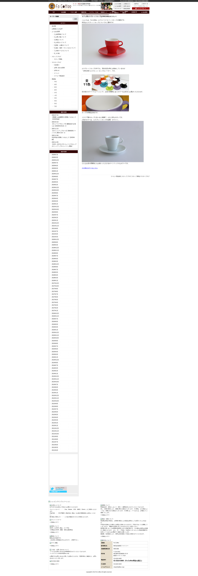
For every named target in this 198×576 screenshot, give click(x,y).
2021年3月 (55, 237)
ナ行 (55, 92)
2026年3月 (55, 157)
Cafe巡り (57, 65)
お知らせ (56, 70)
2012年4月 (55, 417)
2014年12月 (55, 360)
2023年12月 (55, 187)
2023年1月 (55, 204)
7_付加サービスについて (61, 50)
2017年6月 (55, 297)
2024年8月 (55, 176)
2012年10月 (55, 401)
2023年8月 (55, 193)
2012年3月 (55, 420)
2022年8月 (55, 212)
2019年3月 (55, 261)
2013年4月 (55, 390)
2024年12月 (55, 174)
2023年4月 (55, 198)
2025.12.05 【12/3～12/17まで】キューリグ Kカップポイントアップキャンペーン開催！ (64, 144)
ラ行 (55, 103)
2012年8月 (55, 406)
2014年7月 (55, 365)
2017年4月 (55, 302)
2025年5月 (55, 168)
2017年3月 (55, 305)
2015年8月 (55, 343)
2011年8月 (55, 439)
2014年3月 (55, 368)
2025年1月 (55, 171)
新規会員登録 (127, 8)
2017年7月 (55, 294)
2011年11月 (55, 431)
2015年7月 (55, 346)
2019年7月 (55, 256)
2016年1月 (55, 330)
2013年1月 (55, 392)
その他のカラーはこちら (90, 168)
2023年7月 (55, 195)
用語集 (54, 79)
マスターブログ (145, 176)
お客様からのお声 (57, 29)
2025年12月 (55, 160)
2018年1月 (55, 280)
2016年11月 (55, 316)
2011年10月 (55, 434)
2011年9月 (55, 436)
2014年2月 (55, 371)
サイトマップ (118, 8)
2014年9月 (55, 362)
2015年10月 (55, 338)
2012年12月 (55, 395)
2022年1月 (55, 220)
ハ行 (55, 95)
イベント (56, 73)
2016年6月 (55, 321)
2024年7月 (55, 179)
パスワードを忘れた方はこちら (141, 6)
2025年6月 (55, 165)
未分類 (54, 26)
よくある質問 (118, 6)
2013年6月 (55, 387)
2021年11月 (55, 226)
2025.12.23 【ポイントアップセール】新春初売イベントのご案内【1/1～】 (64, 130)
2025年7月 (55, 163)
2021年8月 (55, 228)
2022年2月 (55, 217)
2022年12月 (55, 206)
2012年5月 (55, 414)
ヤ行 (55, 101)
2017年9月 (55, 288)
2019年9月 (55, 253)
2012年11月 (55, 398)
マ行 (55, 98)
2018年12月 (55, 264)
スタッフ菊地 (136, 176)
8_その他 (57, 53)
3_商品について (59, 39)
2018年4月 (55, 275)
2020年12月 (55, 239)
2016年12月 (55, 313)
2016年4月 (55, 327)
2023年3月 (55, 201)
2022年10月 (55, 209)
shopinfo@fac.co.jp (63, 553)
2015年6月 (55, 349)
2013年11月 (55, 379)
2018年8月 (55, 267)
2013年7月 (55, 384)
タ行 (55, 90)
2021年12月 (55, 223)
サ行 (55, 87)
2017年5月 (55, 299)
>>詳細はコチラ (54, 522)
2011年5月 (55, 447)
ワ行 (55, 106)
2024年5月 (55, 182)
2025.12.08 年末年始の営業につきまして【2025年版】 (63, 137)
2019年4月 (55, 258)
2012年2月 (55, 423)
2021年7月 (55, 231)
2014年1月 (55, 373)
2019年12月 (55, 247)
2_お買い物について (60, 37)
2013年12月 (55, 376)
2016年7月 (55, 319)
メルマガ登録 (118, 3)
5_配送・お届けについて (61, 45)
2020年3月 (55, 245)
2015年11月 (55, 335)
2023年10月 (55, 190)
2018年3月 (55, 277)
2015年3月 (55, 354)
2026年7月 (55, 154)
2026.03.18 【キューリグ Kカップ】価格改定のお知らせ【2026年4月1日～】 (64, 124)
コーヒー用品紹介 (116, 176)
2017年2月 (55, 308)
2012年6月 (55, 412)
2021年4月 (55, 234)
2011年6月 (55, 444)
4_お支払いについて (60, 42)
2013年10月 (55, 381)
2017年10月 (55, 286)
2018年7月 (55, 269)
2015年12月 (55, 332)
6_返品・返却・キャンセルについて (65, 48)
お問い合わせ (127, 6)
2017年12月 (55, 283)
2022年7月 (55, 215)
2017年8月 (55, 291)
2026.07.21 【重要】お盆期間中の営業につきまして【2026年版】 (64, 117)
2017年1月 (55, 310)
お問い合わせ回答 (59, 67)
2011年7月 (55, 442)
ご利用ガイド (127, 3)
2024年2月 (55, 184)
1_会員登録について (60, 34)
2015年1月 (55, 357)
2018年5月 (55, 272)
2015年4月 (55, 351)
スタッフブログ (126, 176)
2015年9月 (55, 340)
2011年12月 (55, 428)
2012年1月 (55, 425)
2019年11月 (55, 250)
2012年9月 (55, 403)
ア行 (55, 81)
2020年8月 (55, 242)
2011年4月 (55, 450)
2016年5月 (55, 324)
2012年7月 (55, 409)
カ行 (55, 84)
